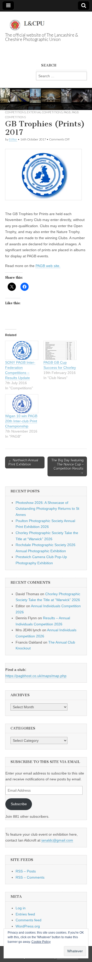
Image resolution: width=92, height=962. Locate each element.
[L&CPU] (46, 22)
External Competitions (45, 112)
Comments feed (28, 920)
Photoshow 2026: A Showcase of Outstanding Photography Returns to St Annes (47, 509)
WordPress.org (28, 926)
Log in (21, 908)
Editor (13, 139)
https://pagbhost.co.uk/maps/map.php (35, 676)
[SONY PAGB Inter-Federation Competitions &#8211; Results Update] (21, 350)
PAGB (67, 112)
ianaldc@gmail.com (57, 840)
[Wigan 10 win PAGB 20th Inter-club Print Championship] (21, 403)
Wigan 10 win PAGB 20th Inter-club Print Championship (21, 421)
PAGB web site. (48, 266)
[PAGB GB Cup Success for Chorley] (60, 350)
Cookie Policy (41, 942)
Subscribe (19, 804)
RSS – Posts (26, 871)
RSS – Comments (30, 877)
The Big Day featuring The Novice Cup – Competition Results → (67, 466)
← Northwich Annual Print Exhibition (23, 462)
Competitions (15, 112)
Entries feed (25, 914)
